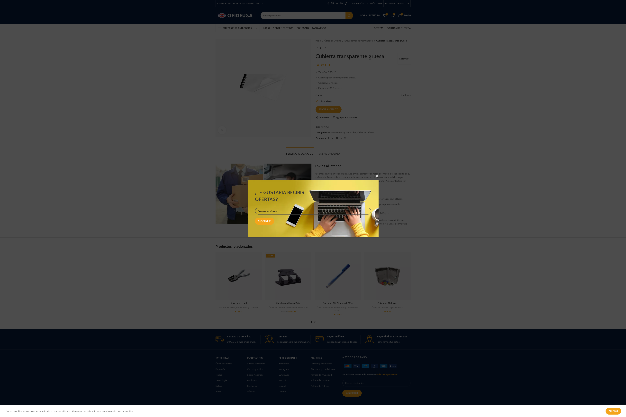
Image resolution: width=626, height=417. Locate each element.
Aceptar (613, 411)
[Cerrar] (377, 176)
